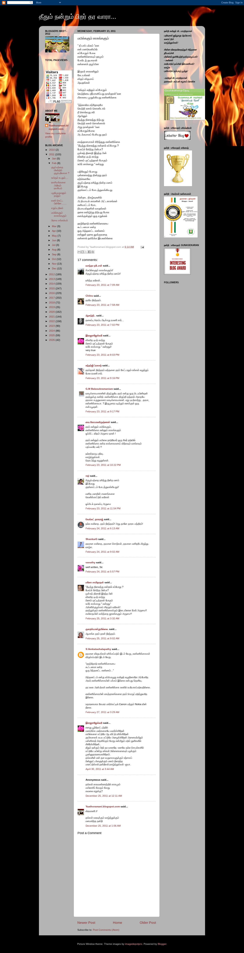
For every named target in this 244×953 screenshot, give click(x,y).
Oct (54, 259)
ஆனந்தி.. (91, 315)
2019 (52, 307)
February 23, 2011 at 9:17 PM (102, 411)
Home (117, 922)
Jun (54, 240)
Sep (54, 254)
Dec (54, 268)
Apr (54, 231)
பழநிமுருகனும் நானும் (58, 194)
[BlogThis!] (82, 252)
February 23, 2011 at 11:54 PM (103, 508)
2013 (52, 279)
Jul (54, 245)
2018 (52, 302)
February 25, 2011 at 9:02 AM (102, 638)
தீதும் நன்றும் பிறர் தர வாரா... (77, 16)
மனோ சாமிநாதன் (95, 582)
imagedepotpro (133, 944)
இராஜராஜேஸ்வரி (94, 335)
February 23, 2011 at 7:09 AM (102, 285)
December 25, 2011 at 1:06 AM (103, 825)
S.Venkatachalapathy (98, 649)
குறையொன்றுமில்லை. (97, 629)
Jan (54, 158)
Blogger (162, 944)
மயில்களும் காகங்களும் (58, 214)
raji (87, 476)
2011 (52, 154)
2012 (52, 274)
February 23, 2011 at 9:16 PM (102, 378)
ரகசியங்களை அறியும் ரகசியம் (58, 185)
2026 (52, 340)
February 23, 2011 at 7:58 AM (102, 305)
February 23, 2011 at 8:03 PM (102, 354)
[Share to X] (86, 252)
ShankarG (92, 539)
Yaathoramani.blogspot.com (103, 806)
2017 (52, 297)
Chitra (89, 295)
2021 (52, 316)
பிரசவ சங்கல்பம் (59, 220)
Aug (54, 249)
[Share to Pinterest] (92, 252)
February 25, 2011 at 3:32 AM (102, 618)
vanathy (90, 562)
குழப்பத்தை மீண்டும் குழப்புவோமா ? (60, 170)
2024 (52, 330)
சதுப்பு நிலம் (57, 208)
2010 (52, 149)
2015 (52, 288)
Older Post (148, 922)
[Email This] (79, 252)
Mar (54, 226)
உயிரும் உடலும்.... (59, 177)
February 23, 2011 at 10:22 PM (103, 465)
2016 (52, 293)
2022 (52, 321)
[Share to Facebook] (89, 252)
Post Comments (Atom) (106, 930)
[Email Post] (142, 247)
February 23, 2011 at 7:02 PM (102, 325)
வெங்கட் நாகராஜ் (94, 519)
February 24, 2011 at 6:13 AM (102, 528)
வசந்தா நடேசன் (94, 265)
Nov (54, 263)
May (55, 235)
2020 (52, 312)
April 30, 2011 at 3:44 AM (100, 769)
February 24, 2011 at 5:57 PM (102, 571)
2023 (52, 326)
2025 (52, 335)
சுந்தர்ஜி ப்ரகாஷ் (94, 365)
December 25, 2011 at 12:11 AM (104, 796)
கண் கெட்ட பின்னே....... (58, 202)
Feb (54, 163)
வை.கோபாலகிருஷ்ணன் (98, 422)
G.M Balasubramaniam (99, 389)
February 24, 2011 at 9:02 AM (102, 551)
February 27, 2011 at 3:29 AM (102, 712)
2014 (52, 283)
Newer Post (86, 922)
